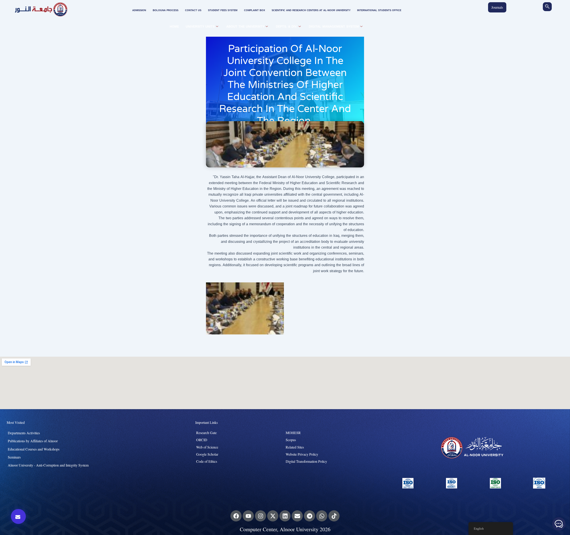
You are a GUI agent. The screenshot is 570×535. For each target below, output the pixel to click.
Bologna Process (165, 10)
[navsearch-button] (547, 6)
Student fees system (222, 10)
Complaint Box (254, 10)
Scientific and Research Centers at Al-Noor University (311, 10)
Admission (139, 10)
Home (174, 27)
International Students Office (379, 10)
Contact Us (193, 10)
